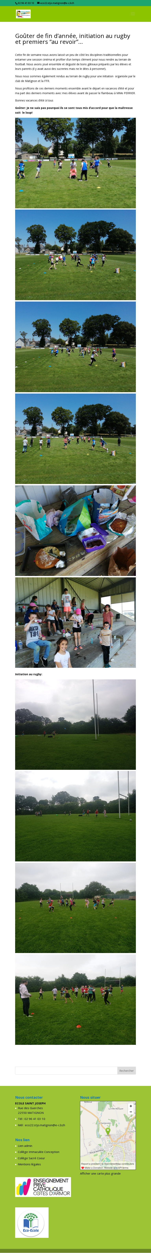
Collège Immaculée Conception (38, 1152)
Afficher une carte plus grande (100, 1173)
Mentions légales (29, 1164)
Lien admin (25, 1146)
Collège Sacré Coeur (31, 1158)
